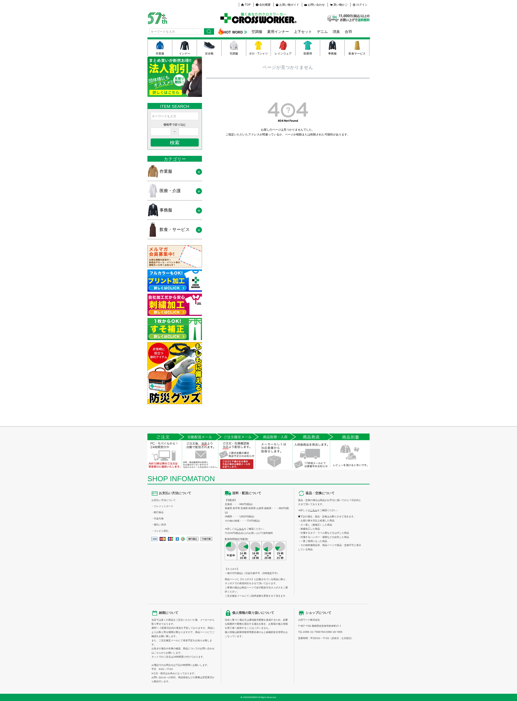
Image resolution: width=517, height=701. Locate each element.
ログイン (362, 4)
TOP (248, 4)
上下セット (303, 31)
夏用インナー (278, 31)
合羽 (348, 31)
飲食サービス (357, 53)
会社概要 (265, 4)
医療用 (308, 53)
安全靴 (209, 53)
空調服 (256, 31)
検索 (209, 31)
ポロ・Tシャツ (258, 53)
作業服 (160, 53)
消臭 (336, 31)
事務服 (332, 53)
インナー (184, 53)
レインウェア (283, 53)
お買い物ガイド (289, 4)
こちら (240, 528)
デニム (322, 31)
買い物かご (340, 4)
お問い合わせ (316, 4)
